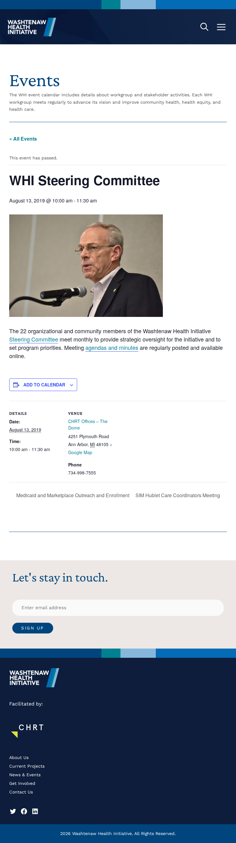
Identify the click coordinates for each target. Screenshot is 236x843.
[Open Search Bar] (204, 27)
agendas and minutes (111, 347)
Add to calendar (44, 385)
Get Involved (22, 783)
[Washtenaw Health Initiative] (32, 27)
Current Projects (27, 766)
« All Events (23, 138)
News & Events (25, 774)
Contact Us (21, 791)
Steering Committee (33, 339)
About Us (19, 757)
